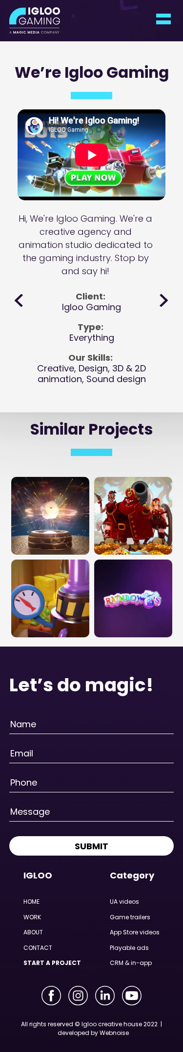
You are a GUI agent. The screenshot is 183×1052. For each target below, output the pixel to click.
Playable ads (129, 948)
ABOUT (33, 932)
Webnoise (114, 1033)
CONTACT (37, 948)
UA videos (124, 901)
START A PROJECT (52, 963)
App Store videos (135, 932)
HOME (31, 901)
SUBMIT (91, 846)
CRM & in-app (131, 963)
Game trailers (130, 917)
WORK (32, 917)
